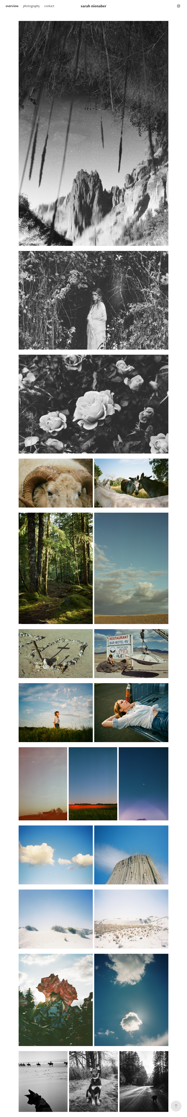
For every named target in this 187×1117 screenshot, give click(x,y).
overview (12, 6)
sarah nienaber (93, 6)
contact (49, 6)
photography (31, 6)
